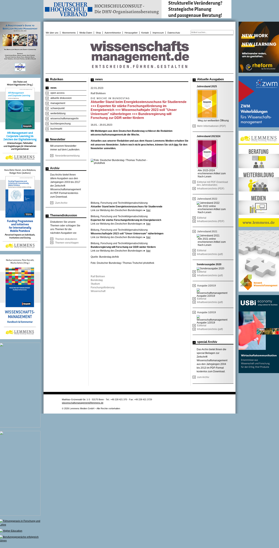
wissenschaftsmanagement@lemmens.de (82, 402)
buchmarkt (56, 128)
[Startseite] (139, 71)
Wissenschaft (98, 291)
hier (176, 144)
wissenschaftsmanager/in (64, 118)
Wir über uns (52, 32)
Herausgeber (131, 32)
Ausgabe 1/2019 (206, 312)
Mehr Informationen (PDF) (211, 126)
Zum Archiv (61, 202)
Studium (95, 283)
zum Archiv (203, 377)
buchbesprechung (60, 123)
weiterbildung (58, 113)
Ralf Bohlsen (98, 276)
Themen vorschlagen (67, 242)
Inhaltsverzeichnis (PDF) (210, 188)
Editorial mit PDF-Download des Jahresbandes (212, 183)
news (53, 87)
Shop (98, 32)
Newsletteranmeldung (67, 155)
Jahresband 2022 (207, 198)
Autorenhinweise (113, 32)
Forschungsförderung (103, 287)
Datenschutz (173, 32)
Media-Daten (85, 32)
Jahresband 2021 (207, 231)
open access (57, 93)
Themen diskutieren (66, 239)
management (57, 103)
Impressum (158, 32)
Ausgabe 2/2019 (206, 285)
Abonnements (69, 32)
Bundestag (97, 280)
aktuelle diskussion (61, 98)
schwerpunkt (57, 108)
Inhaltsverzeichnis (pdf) (210, 254)
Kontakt (145, 32)
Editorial (201, 217)
